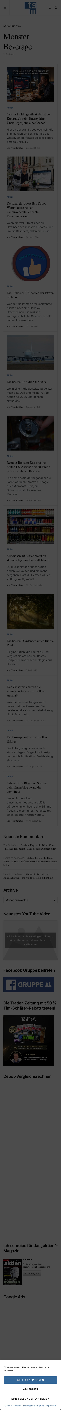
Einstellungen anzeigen (30, 1398)
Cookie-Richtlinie (13, 1405)
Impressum (51, 1405)
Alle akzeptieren (30, 1380)
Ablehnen (30, 1389)
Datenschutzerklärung (33, 1405)
